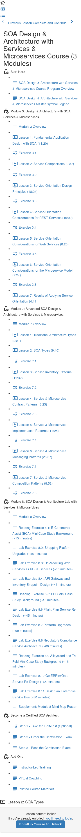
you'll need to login (58, 818)
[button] (2, 4)
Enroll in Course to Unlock (40, 824)
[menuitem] (2, 10)
